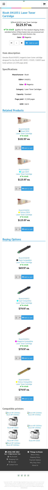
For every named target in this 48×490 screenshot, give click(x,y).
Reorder (13, 462)
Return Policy (35, 455)
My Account (13, 457)
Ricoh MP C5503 (12, 441)
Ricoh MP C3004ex (13, 415)
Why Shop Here (35, 463)
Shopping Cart (13, 459)
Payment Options (35, 460)
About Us (35, 465)
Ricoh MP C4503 (12, 428)
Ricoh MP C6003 (34, 441)
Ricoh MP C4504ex (34, 428)
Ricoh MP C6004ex (13, 445)
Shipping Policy (35, 457)
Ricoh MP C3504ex (34, 415)
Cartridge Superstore (21, 482)
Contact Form (13, 465)
